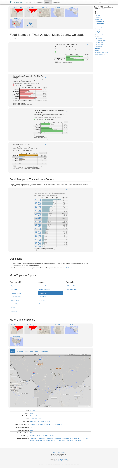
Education (56, 2)
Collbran (32, 419)
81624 (36, 421)
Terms (58, 452)
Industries (41, 300)
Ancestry (13, 307)
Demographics (38, 2)
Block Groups (44, 351)
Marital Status (15, 300)
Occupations (42, 297)
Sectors (41, 304)
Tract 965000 (70, 440)
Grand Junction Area (35, 416)
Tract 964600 (46, 440)
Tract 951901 (73, 438)
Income (47, 2)
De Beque (38, 419)
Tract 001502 (41, 438)
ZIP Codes (20, 351)
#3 (67, 111)
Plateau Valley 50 (57, 424)
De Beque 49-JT (34, 424)
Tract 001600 (49, 438)
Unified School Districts (31, 351)
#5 (67, 189)
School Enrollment (72, 289)
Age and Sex (14, 289)
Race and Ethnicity (16, 293)
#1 (88, 44)
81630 (40, 421)
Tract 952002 (81, 438)
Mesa (31, 413)
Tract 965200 (78, 440)
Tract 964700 (54, 440)
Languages (14, 311)
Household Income (44, 286)
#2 (45, 77)
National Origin (15, 304)
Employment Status (44, 289)
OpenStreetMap (59, 461)
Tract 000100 (33, 438)
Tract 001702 (57, 438)
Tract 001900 (65, 438)
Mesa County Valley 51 (46, 424)
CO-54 (32, 433)
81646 (48, 421)
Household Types (16, 297)
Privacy (63, 452)
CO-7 (31, 430)
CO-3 (31, 427)
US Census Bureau (62, 459)
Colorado (32, 410)
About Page (69, 268)
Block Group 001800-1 (36, 436)
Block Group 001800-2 (49, 436)
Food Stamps (42, 293)
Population (14, 286)
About (54, 452)
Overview (28, 2)
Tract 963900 (38, 440)
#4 (45, 144)
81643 (44, 421)
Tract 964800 (62, 440)
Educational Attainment (73, 286)
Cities (12, 351)
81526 (31, 421)
